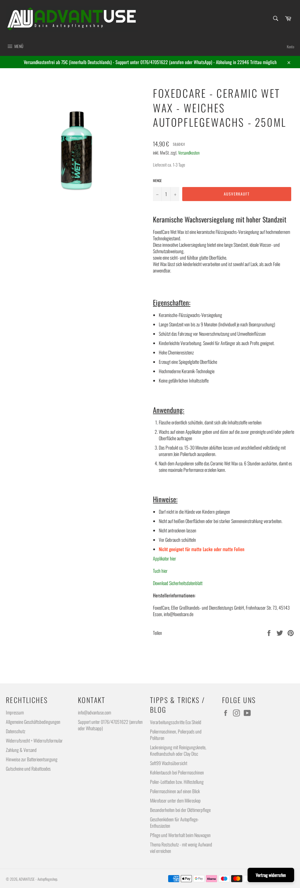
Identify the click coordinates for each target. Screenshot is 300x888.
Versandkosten (189, 152)
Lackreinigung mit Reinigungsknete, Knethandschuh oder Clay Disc (178, 750)
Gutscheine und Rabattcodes (28, 768)
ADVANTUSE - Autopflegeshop (38, 879)
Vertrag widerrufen (271, 875)
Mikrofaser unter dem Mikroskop (175, 800)
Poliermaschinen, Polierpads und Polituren (176, 734)
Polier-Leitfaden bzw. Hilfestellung (177, 781)
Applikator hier (164, 558)
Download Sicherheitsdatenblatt (177, 583)
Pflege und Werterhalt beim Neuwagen (180, 835)
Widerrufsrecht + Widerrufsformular (34, 740)
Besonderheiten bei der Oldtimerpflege (180, 809)
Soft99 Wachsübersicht (168, 763)
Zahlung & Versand (21, 749)
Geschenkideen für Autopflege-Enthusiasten (174, 822)
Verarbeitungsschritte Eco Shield (175, 722)
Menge (157, 180)
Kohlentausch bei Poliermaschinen (177, 772)
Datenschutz (15, 731)
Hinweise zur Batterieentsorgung (31, 759)
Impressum (15, 712)
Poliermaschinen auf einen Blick (175, 791)
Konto (290, 46)
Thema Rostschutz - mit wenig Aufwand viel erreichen (181, 847)
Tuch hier (160, 570)
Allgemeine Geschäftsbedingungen (33, 721)
